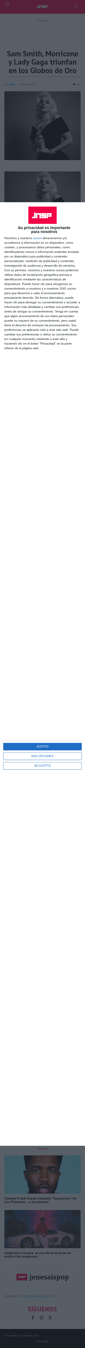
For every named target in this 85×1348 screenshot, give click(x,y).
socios (37, 238)
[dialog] (42, 674)
